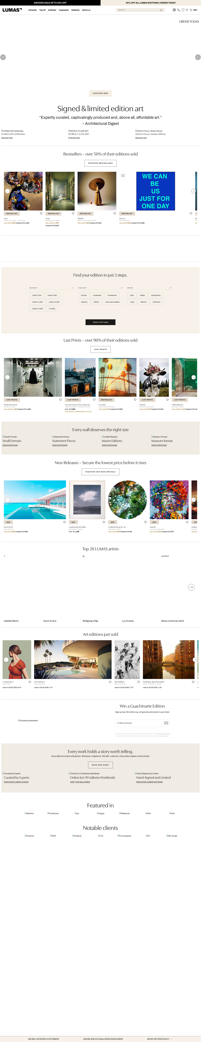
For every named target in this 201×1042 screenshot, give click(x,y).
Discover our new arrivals (100, 472)
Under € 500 (52, 295)
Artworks (32, 10)
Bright (142, 295)
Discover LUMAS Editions (149, 782)
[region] (100, 201)
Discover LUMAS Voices (16, 782)
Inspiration (64, 10)
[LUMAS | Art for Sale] (12, 10)
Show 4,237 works (100, 322)
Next (198, 57)
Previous (3, 57)
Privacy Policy (164, 736)
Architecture (112, 295)
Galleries (75, 10)
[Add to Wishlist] (41, 213)
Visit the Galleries (80, 782)
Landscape (97, 295)
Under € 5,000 (37, 309)
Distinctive (156, 302)
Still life (96, 302)
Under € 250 (36, 295)
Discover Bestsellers (100, 163)
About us (86, 10)
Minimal (143, 302)
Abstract (84, 302)
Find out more (74, 138)
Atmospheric (156, 295)
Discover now (7, 138)
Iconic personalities (112, 302)
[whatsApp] (174, 10)
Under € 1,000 (37, 302)
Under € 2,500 (54, 302)
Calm (132, 295)
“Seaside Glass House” (163, 733)
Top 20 (42, 10)
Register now (166, 723)
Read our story (100, 765)
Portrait (84, 295)
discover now (10, 445)
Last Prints (100, 349)
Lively (132, 302)
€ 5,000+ (52, 309)
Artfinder (52, 10)
